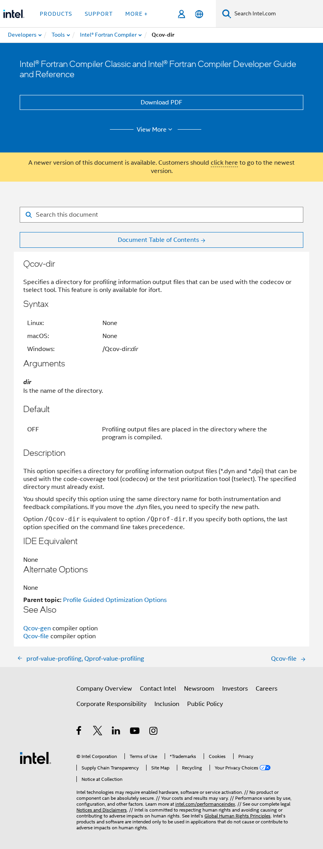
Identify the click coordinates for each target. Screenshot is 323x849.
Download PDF (161, 102)
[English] (199, 14)
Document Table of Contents (158, 240)
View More (152, 130)
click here (224, 163)
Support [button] (99, 13)
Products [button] (56, 13)
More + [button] (136, 13)
